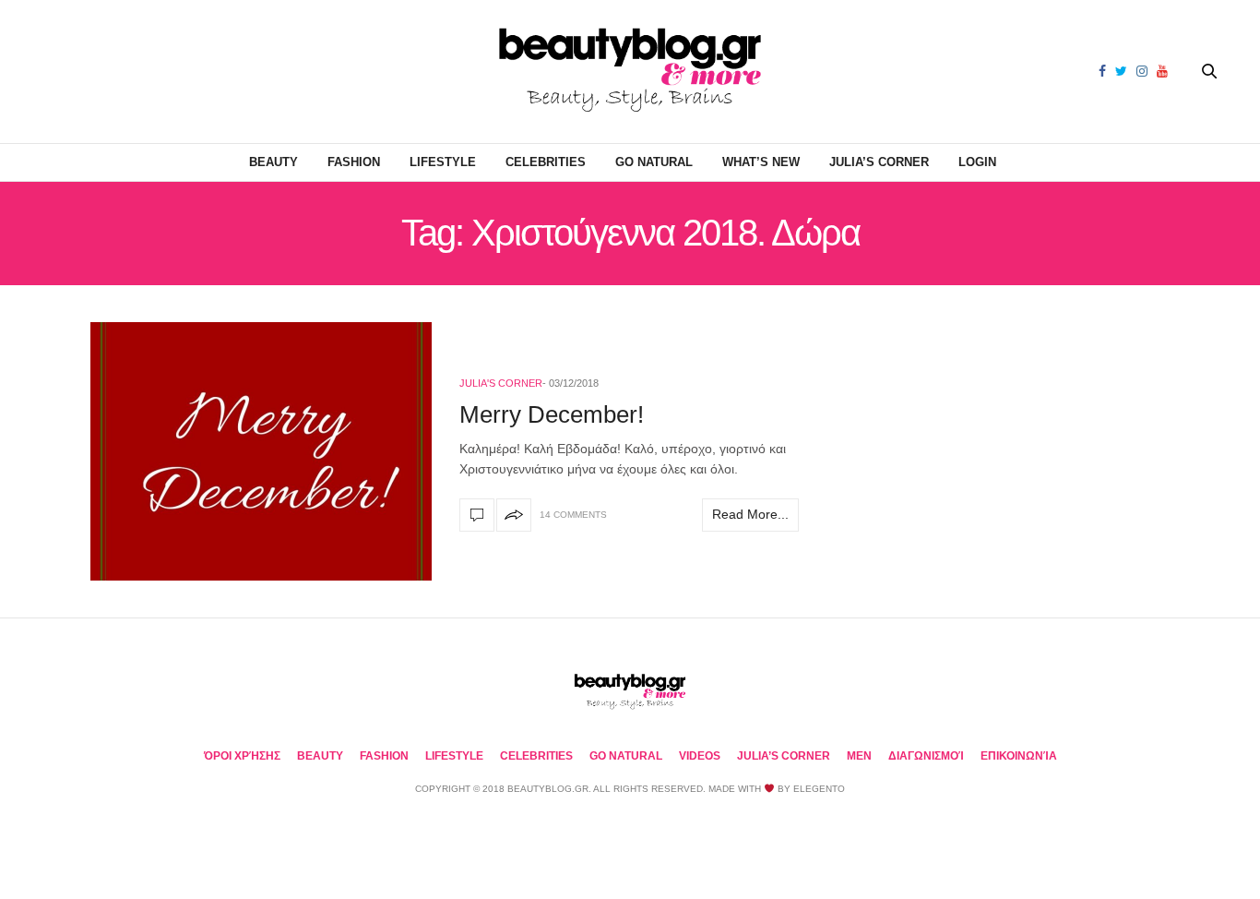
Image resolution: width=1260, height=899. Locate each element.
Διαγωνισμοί (926, 755)
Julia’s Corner (879, 162)
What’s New (761, 162)
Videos (699, 755)
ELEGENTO (819, 789)
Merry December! (551, 414)
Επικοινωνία (1019, 755)
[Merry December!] (261, 451)
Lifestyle (443, 162)
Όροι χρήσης (242, 755)
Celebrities (545, 162)
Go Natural (654, 162)
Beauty (273, 162)
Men (859, 755)
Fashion (353, 162)
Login (977, 162)
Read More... (750, 514)
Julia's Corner (500, 383)
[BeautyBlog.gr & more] (630, 71)
